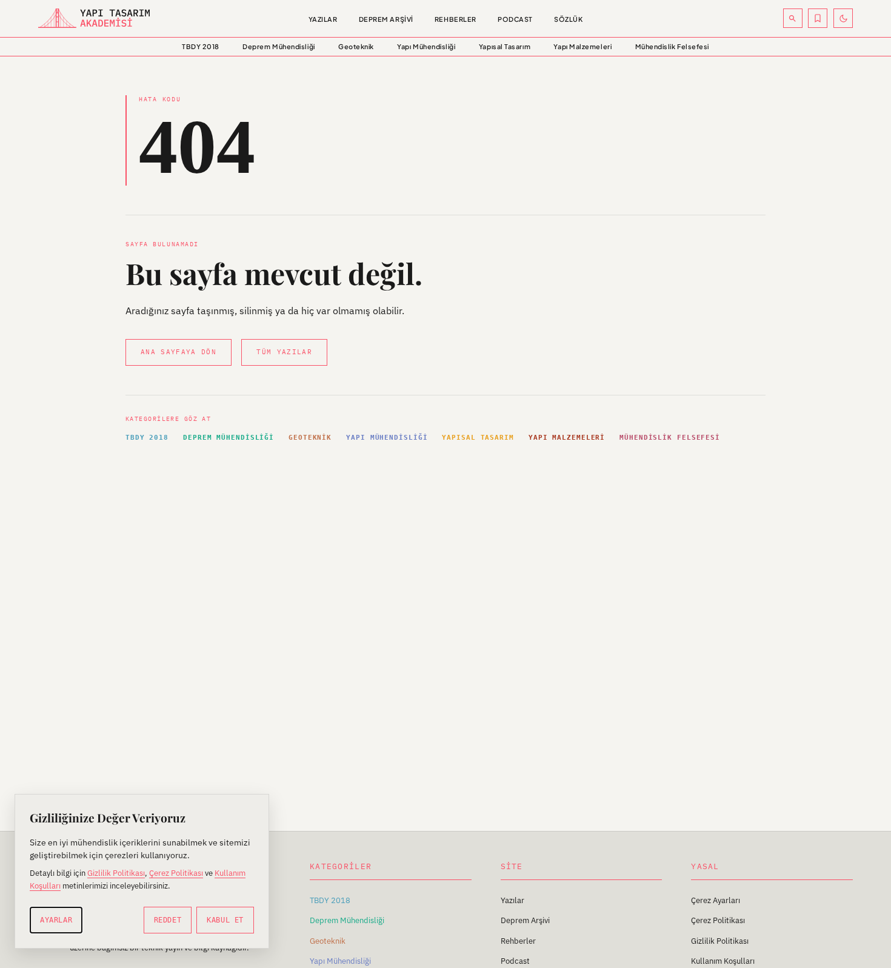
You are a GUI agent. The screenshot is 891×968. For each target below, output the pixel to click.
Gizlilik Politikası (720, 941)
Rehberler (455, 19)
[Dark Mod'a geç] (843, 18)
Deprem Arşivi (386, 19)
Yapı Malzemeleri (582, 46)
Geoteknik (356, 46)
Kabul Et (225, 920)
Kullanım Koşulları (723, 961)
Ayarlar (56, 920)
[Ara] (793, 18)
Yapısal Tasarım (504, 46)
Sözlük (568, 19)
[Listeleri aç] (817, 18)
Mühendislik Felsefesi (672, 46)
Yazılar (323, 19)
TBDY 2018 (200, 46)
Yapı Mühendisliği (426, 46)
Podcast (515, 19)
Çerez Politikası (718, 920)
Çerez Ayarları (715, 900)
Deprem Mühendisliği (278, 46)
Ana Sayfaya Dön (178, 352)
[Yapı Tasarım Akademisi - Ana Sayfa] (114, 18)
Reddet (168, 920)
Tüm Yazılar (284, 352)
